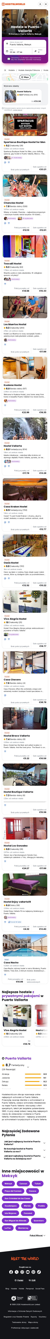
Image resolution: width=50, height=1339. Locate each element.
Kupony (34, 1317)
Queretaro (39, 1220)
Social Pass (39, 1289)
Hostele (14, 1289)
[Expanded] (5, 70)
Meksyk (8, 1183)
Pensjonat (30, 1289)
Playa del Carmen (13, 1191)
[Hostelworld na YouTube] (28, 1272)
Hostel (7, 139)
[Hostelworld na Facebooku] (11, 1272)
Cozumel (28, 1213)
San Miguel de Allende (15, 1220)
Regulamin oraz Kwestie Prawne (16, 1317)
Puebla (41, 1206)
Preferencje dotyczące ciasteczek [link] (25, 1328)
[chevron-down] (28, 1067)
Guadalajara (11, 1206)
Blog (7, 1289)
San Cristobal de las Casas (17, 1198)
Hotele (21, 1289)
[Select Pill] (40, 4)
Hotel (6, 959)
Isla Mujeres (10, 1213)
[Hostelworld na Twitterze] (16, 1272)
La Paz (8, 1228)
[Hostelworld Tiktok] (39, 1272)
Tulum (38, 1183)
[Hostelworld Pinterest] (33, 1272)
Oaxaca (32, 1191)
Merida (27, 1206)
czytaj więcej (17, 110)
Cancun (23, 1183)
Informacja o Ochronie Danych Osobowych (25, 1311)
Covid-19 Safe (16, 922)
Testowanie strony (19, 1322)
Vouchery (42, 1317)
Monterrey (23, 1228)
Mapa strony (33, 1322)
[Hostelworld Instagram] (22, 1272)
